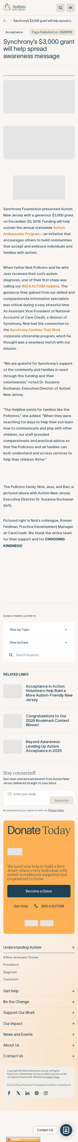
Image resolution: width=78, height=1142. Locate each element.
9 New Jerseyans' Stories (20, 957)
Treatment (10, 979)
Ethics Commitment (60, 1085)
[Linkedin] (27, 1093)
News (6, 20)
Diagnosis (10, 972)
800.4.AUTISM (52, 906)
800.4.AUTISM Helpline (40, 286)
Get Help (21, 906)
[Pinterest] (37, 1093)
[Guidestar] (31, 923)
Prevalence (11, 964)
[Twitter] (18, 1093)
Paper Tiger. (53, 1077)
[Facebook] (9, 1093)
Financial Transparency (36, 1085)
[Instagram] (46, 1093)
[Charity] (46, 923)
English (16, 1139)
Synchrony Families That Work (35, 330)
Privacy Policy (56, 810)
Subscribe (62, 800)
